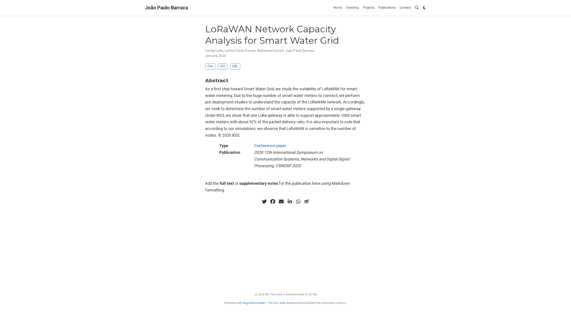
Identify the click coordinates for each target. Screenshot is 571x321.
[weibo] (306, 201)
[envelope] (281, 201)
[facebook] (272, 201)
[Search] (417, 7)
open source (287, 303)
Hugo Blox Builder (254, 303)
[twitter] (264, 201)
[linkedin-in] (289, 201)
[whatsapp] (298, 201)
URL (235, 66)
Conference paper (270, 145)
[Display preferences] (424, 7)
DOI (222, 66)
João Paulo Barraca (166, 7)
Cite (210, 66)
